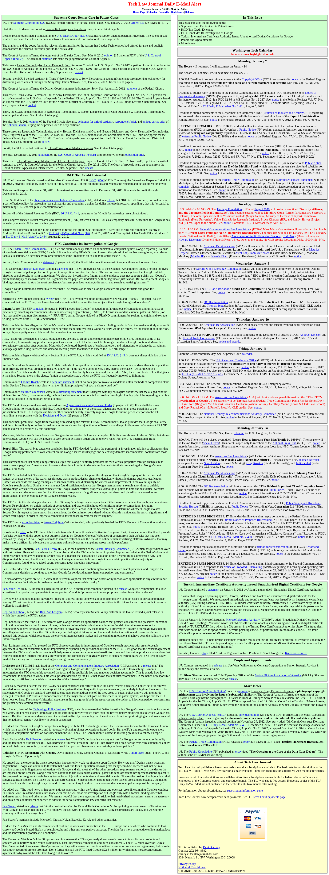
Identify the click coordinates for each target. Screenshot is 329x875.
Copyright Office (252, 79)
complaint (38, 308)
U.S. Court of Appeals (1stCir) (207, 691)
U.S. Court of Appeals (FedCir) (77, 154)
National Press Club (284, 443)
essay (238, 751)
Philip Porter (276, 489)
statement (48, 262)
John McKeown (259, 253)
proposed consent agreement (296, 179)
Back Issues (177, 12)
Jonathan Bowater (308, 459)
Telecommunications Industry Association (59, 200)
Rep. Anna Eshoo (13, 612)
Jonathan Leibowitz (33, 268)
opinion (108, 55)
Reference (190, 12)
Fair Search (9, 806)
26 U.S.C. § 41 (70, 213)
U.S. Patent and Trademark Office (236, 360)
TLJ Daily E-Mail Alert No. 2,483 (202, 374)
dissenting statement (70, 391)
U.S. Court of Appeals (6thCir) (207, 714)
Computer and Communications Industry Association (87, 665)
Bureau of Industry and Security (284, 112)
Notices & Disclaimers (191, 867)
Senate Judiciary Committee (112, 549)
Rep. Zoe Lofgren (51, 612)
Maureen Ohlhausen (33, 391)
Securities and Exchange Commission (219, 268)
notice (294, 79)
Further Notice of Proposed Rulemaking (248, 519)
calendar (247, 353)
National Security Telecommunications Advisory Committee (240, 414)
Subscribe (164, 12)
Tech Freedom (34, 739)
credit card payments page (270, 797)
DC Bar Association (217, 288)
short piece (137, 752)
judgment (131, 88)
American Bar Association (219, 246)
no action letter (31, 522)
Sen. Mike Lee (11, 588)
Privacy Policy (187, 863)
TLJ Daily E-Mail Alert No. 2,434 (26, 236)
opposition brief (134, 154)
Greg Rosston (254, 463)
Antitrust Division (310, 334)
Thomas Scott (215, 305)
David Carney (211, 847)
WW (101, 180)
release (111, 200)
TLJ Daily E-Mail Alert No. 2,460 (231, 537)
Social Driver (211, 443)
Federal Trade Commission (29, 249)
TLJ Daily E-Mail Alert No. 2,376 (69, 233)
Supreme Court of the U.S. (29, 22)
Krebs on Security (296, 653)
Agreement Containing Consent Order (89, 405)
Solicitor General (17, 125)
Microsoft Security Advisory (243, 619)
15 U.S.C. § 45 (116, 355)
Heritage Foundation (229, 209)
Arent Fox (241, 253)
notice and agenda (229, 341)
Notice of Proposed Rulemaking (243, 567)
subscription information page (245, 790)
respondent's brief (125, 121)
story (205, 653)
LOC (92, 180)
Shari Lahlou (212, 463)
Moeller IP (197, 256)
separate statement (63, 382)
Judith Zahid (303, 463)
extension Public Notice (196, 136)
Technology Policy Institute (49, 709)
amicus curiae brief (154, 121)
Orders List (137, 22)
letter (23, 532)
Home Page (139, 12)
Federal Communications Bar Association (225, 229)
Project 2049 (262, 209)
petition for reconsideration (272, 546)
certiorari (47, 58)
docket (79, 72)
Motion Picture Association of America (278, 675)
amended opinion (249, 714)
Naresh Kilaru (219, 256)
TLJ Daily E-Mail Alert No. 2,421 (223, 106)
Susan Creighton (54, 522)
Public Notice (247, 129)
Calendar (152, 12)
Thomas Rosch (30, 382)
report (246, 741)
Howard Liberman (189, 239)
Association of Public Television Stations (255, 236)
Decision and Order (55, 415)
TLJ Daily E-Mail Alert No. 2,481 (226, 725)
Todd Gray (289, 236)
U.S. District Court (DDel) (73, 35)
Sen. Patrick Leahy (45, 549)
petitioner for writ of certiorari (95, 121)
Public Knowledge (200, 751)
